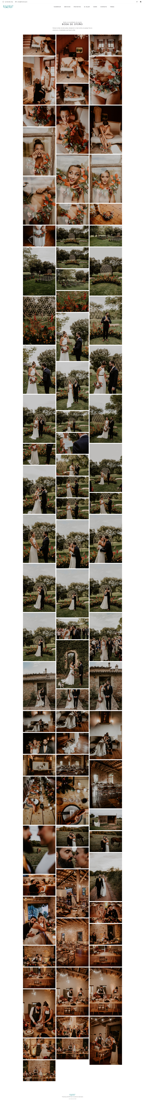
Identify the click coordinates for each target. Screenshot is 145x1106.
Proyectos (77, 6)
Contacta (103, 6)
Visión (95, 6)
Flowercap (57, 6)
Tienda (112, 6)
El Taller (87, 6)
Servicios (67, 6)
